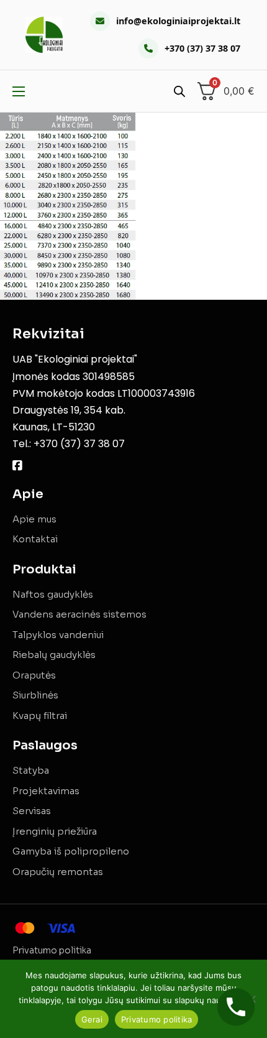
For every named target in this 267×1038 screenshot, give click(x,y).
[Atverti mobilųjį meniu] (18, 91)
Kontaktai (35, 539)
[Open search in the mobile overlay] (179, 91)
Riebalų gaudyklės (54, 654)
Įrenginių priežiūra (54, 831)
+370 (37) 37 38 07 (202, 48)
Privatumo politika (51, 950)
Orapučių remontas (57, 872)
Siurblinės (35, 695)
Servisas (31, 811)
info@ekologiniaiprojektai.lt (178, 21)
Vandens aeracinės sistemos (79, 614)
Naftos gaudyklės (52, 594)
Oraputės (34, 675)
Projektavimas (45, 791)
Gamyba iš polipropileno (70, 851)
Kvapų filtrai (39, 715)
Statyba (30, 770)
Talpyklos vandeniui (58, 635)
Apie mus (34, 519)
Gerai (91, 1019)
